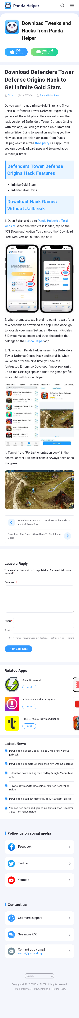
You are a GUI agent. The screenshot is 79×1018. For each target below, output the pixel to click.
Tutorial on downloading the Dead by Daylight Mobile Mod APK (41, 775)
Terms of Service (21, 989)
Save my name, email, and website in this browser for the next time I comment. (41, 638)
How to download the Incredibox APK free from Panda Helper (39, 787)
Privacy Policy (41, 989)
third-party (42, 143)
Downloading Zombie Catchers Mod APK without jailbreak (41, 763)
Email (8, 630)
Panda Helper (25, 5)
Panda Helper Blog (49, 95)
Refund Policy (59, 989)
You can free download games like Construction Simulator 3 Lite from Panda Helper (41, 810)
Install (29, 687)
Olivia (10, 95)
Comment (11, 582)
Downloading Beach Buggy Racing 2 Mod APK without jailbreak (39, 752)
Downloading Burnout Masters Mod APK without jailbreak (40, 798)
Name (8, 620)
